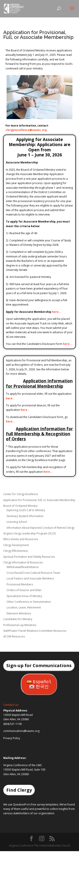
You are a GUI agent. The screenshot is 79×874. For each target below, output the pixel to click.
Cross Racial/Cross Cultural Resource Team (33, 573)
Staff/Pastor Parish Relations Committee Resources (34, 631)
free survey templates (44, 804)
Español (42, 681)
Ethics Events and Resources (20, 539)
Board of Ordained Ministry (20, 506)
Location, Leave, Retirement (24, 607)
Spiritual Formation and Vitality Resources (29, 557)
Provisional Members (20, 584)
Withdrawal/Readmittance (23, 567)
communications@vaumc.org (21, 731)
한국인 (42, 686)
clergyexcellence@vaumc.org (26, 130)
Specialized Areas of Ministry (24, 596)
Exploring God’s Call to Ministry (26, 510)
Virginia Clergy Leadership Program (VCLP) (29, 533)
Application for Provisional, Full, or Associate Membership (39, 500)
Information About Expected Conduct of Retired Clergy (40, 528)
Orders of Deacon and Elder (24, 590)
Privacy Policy (11, 738)
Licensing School (17, 522)
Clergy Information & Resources (23, 562)
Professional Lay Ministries (19, 625)
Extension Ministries (19, 613)
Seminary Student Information (25, 516)
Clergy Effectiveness (15, 551)
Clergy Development (16, 545)
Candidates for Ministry (17, 619)
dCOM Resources (14, 636)
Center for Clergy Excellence (20, 494)
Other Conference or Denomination (29, 602)
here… (56, 312)
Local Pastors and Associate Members (30, 578)
